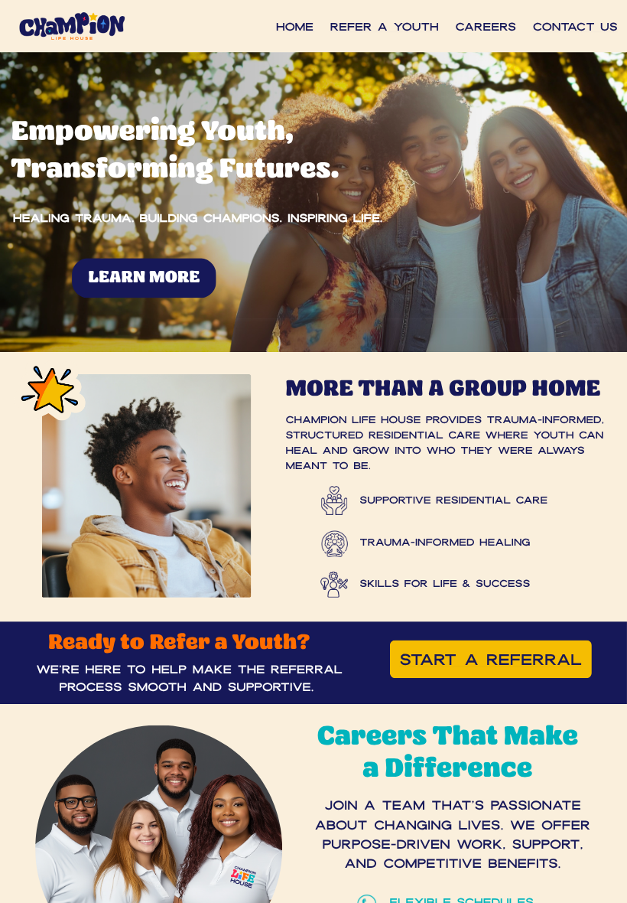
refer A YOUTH (384, 26)
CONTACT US (575, 26)
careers (486, 26)
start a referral (491, 659)
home (294, 26)
